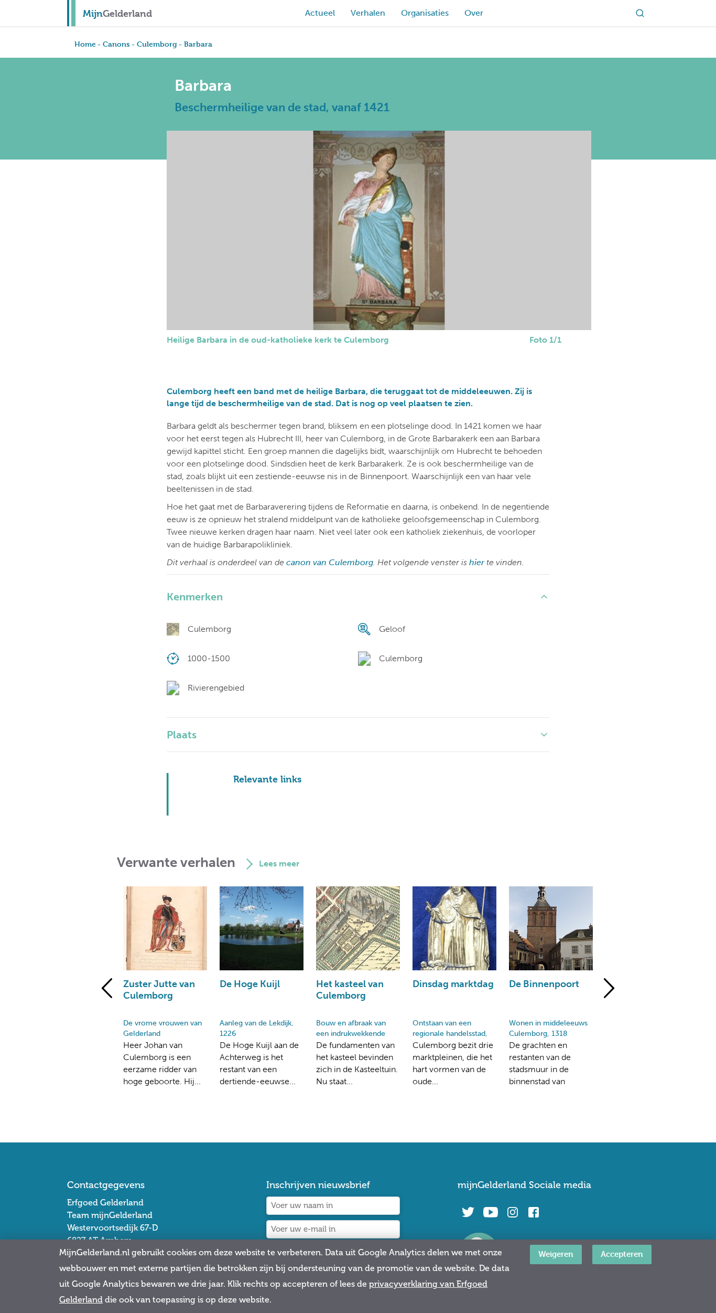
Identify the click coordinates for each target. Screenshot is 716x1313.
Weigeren (555, 1254)
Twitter (468, 1212)
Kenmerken (195, 596)
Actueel (320, 13)
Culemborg (157, 43)
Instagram (512, 1212)
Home (85, 43)
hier (476, 562)
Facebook (533, 1212)
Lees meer (279, 864)
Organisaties (425, 13)
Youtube (490, 1212)
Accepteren (622, 1254)
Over (473, 13)
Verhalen (368, 13)
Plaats (182, 734)
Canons (116, 43)
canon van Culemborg (329, 562)
